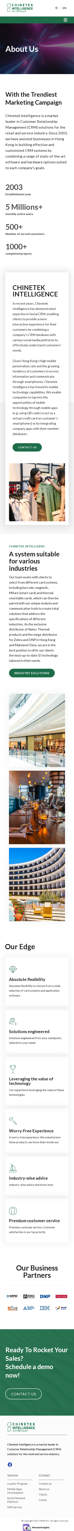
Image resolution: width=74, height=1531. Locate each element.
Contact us (45, 1483)
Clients (43, 1494)
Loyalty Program (17, 1483)
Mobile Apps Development (15, 1490)
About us (44, 1489)
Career (43, 1499)
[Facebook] (10, 1464)
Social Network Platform (16, 1499)
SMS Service (14, 1507)
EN (64, 8)
